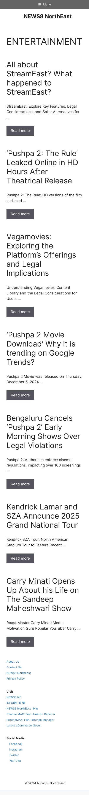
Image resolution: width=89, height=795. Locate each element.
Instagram (15, 749)
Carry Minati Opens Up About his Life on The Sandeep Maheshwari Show (42, 594)
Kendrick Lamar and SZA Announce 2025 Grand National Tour (42, 515)
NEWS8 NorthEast (48, 16)
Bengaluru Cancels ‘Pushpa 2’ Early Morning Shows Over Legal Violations (43, 431)
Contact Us (14, 667)
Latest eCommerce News (23, 725)
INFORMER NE (16, 703)
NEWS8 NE (13, 697)
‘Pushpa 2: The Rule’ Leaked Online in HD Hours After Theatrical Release (42, 167)
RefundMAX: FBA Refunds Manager (30, 719)
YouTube (15, 760)
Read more (20, 130)
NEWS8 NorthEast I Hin (22, 708)
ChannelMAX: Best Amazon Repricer (30, 714)
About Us (12, 661)
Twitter (14, 755)
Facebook (15, 744)
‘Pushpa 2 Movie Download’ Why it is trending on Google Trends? (40, 348)
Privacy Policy (15, 678)
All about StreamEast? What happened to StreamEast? (39, 78)
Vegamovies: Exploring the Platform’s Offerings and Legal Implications (41, 255)
